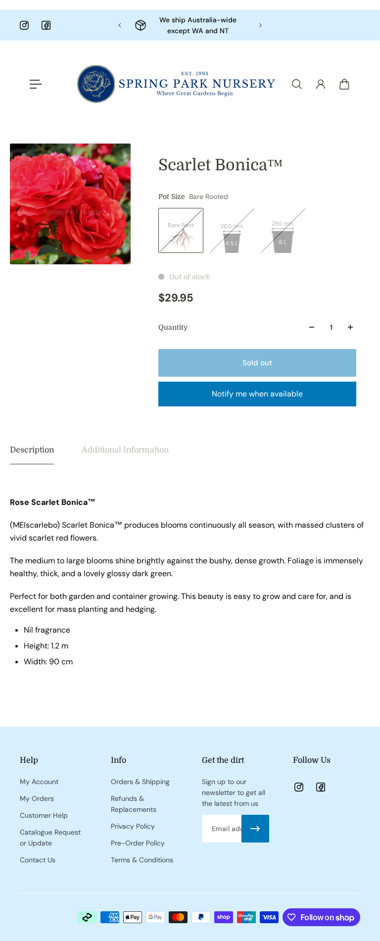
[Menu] (36, 84)
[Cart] (344, 84)
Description (32, 450)
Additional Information (125, 450)
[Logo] (176, 84)
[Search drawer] (297, 84)
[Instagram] (24, 25)
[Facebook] (46, 25)
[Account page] (320, 84)
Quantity (173, 327)
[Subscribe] (255, 828)
